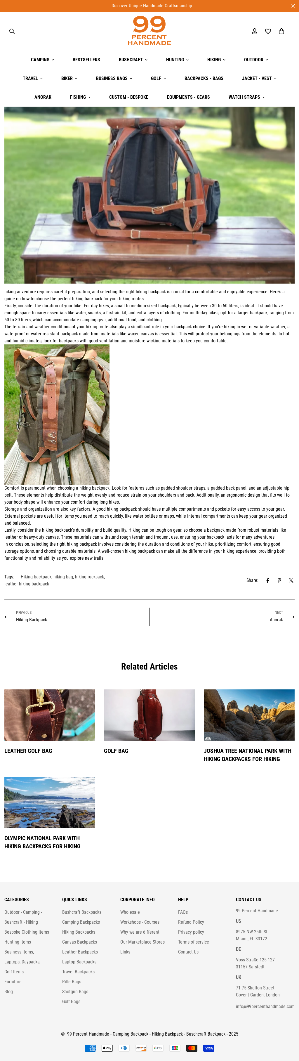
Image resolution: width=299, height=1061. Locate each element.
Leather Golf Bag (28, 750)
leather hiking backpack (26, 584)
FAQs (183, 912)
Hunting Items (17, 942)
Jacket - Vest (257, 78)
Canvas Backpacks (79, 942)
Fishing (78, 97)
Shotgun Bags (75, 991)
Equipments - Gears (188, 97)
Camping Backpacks (81, 922)
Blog (8, 991)
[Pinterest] (279, 580)
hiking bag (63, 577)
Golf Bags (71, 1001)
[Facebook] (267, 580)
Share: (252, 580)
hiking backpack (151, 291)
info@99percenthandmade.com (265, 1006)
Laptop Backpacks (79, 962)
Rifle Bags (71, 981)
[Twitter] (291, 580)
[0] (281, 31)
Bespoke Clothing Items (26, 932)
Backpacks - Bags (204, 78)
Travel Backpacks (78, 972)
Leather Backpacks (80, 952)
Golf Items (14, 972)
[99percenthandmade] (149, 31)
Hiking (214, 60)
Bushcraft (131, 60)
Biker (67, 78)
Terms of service (193, 942)
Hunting (175, 60)
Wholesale (130, 912)
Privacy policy (191, 932)
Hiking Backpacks (78, 932)
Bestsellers (86, 60)
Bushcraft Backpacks (81, 912)
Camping (40, 60)
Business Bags (112, 78)
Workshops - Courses (139, 922)
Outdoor (253, 60)
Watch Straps (244, 97)
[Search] (12, 31)
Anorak (42, 97)
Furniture (13, 981)
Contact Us (188, 952)
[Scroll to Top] (287, 1029)
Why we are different (139, 932)
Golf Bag (116, 750)
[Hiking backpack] (149, 414)
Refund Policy (191, 922)
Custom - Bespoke (128, 97)
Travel (30, 78)
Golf (156, 78)
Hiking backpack (36, 577)
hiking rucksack (89, 577)
